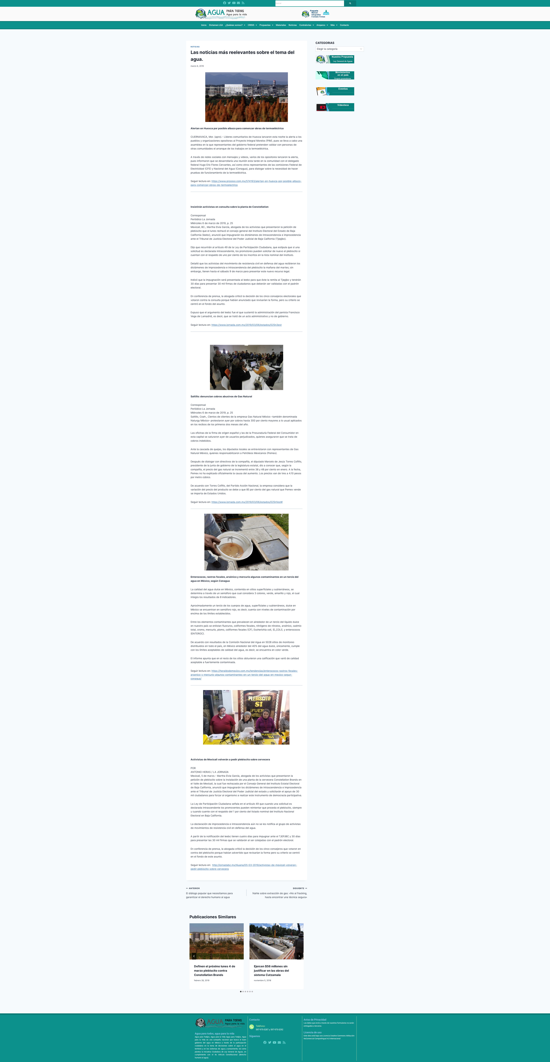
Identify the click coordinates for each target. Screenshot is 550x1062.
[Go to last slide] (194, 956)
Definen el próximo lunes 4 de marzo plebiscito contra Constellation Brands (214, 970)
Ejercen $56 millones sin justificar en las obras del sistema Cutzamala (271, 970)
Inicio (204, 25)
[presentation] (216, 941)
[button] (235, 25)
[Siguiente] (299, 956)
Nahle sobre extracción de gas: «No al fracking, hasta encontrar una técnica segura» (280, 893)
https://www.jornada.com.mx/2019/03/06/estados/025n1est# (247, 502)
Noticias (293, 25)
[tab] (240, 991)
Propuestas (265, 25)
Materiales (281, 25)
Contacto (344, 25)
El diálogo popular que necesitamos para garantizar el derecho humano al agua (209, 893)
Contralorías (305, 25)
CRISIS (251, 25)
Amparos (321, 25)
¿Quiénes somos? (233, 25)
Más (333, 25)
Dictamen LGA (216, 25)
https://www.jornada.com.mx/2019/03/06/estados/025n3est (247, 324)
